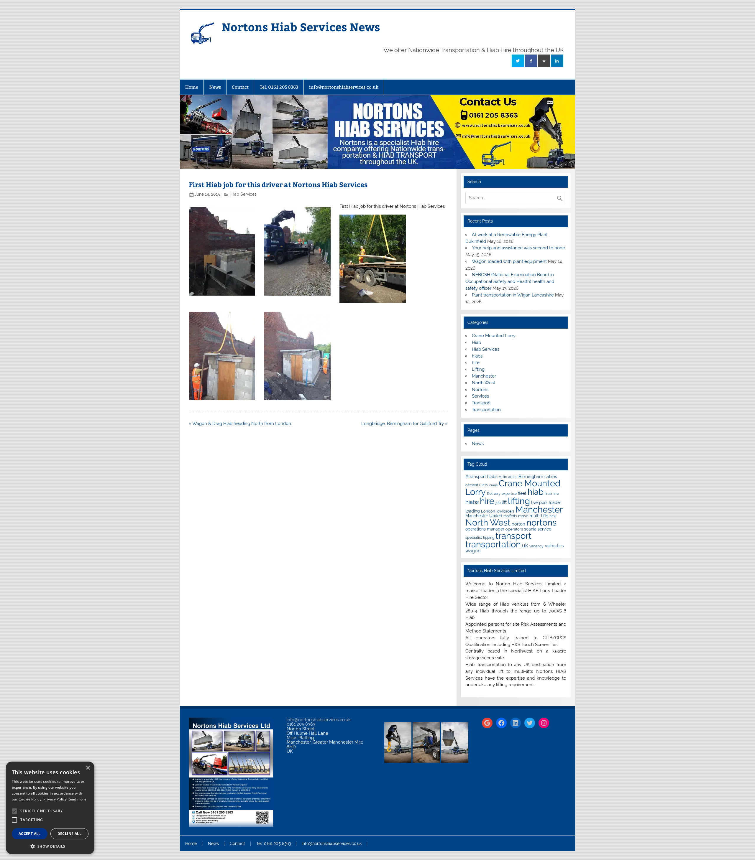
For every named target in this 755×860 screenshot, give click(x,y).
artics (512, 477)
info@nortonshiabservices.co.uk (343, 87)
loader (555, 502)
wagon (472, 550)
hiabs (477, 356)
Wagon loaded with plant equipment (509, 261)
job (497, 503)
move (523, 516)
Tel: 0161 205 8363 (279, 87)
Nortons (480, 389)
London (488, 511)
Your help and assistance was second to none (518, 248)
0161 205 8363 (301, 724)
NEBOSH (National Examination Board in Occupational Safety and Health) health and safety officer (509, 281)
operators (514, 529)
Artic (503, 477)
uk (525, 545)
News (215, 87)
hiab (536, 492)
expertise (509, 494)
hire (476, 362)
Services (480, 396)
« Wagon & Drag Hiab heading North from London (240, 423)
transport (513, 536)
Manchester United (483, 515)
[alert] (50, 808)
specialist (473, 537)
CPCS (483, 485)
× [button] (88, 768)
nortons (541, 522)
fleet (522, 493)
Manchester (484, 376)
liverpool (539, 502)
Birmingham (530, 476)
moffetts (510, 516)
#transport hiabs (481, 476)
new (553, 516)
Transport (481, 403)
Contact (240, 87)
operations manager (484, 529)
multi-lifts (539, 515)
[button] (50, 845)
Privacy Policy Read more (64, 799)
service (544, 529)
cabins (550, 476)
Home (191, 87)
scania (530, 529)
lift (504, 502)
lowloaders (505, 511)
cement (471, 485)
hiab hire (552, 494)
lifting (519, 501)
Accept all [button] (30, 833)
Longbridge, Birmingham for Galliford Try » (404, 423)
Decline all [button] (69, 833)
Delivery (493, 494)
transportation (493, 544)
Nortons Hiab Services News (301, 26)
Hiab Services (243, 194)
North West (483, 382)
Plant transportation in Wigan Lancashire (513, 295)
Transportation (486, 409)
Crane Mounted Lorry (494, 335)
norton (518, 524)
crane (493, 485)
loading (472, 511)
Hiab (476, 342)
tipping (488, 538)
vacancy (536, 546)
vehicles (554, 545)
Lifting (478, 369)
